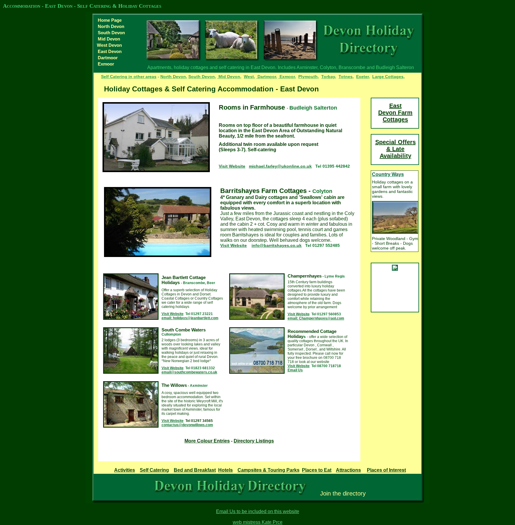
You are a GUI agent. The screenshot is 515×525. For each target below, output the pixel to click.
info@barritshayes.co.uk (277, 245)
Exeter (362, 76)
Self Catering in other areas (128, 76)
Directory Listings (254, 440)
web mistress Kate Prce (258, 522)
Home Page (110, 20)
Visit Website (232, 166)
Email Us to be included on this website (257, 511)
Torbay (328, 76)
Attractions (348, 470)
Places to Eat (316, 470)
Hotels (225, 470)
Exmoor (106, 63)
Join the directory (343, 493)
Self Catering (154, 470)
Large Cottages (388, 76)
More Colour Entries (207, 440)
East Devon (110, 51)
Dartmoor (108, 57)
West (249, 76)
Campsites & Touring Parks (269, 470)
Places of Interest (386, 470)
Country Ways (388, 174)
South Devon (111, 32)
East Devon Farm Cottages (395, 112)
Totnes (346, 76)
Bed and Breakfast (195, 470)
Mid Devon (109, 38)
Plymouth (308, 76)
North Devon (111, 26)
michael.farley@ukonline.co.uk (280, 166)
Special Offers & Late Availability (395, 149)
